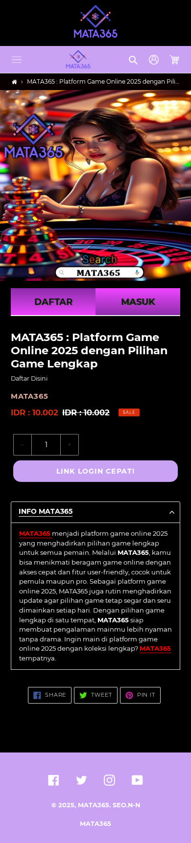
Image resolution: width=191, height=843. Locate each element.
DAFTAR (53, 301)
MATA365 (95, 823)
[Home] (14, 82)
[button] (16, 59)
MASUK (138, 301)
